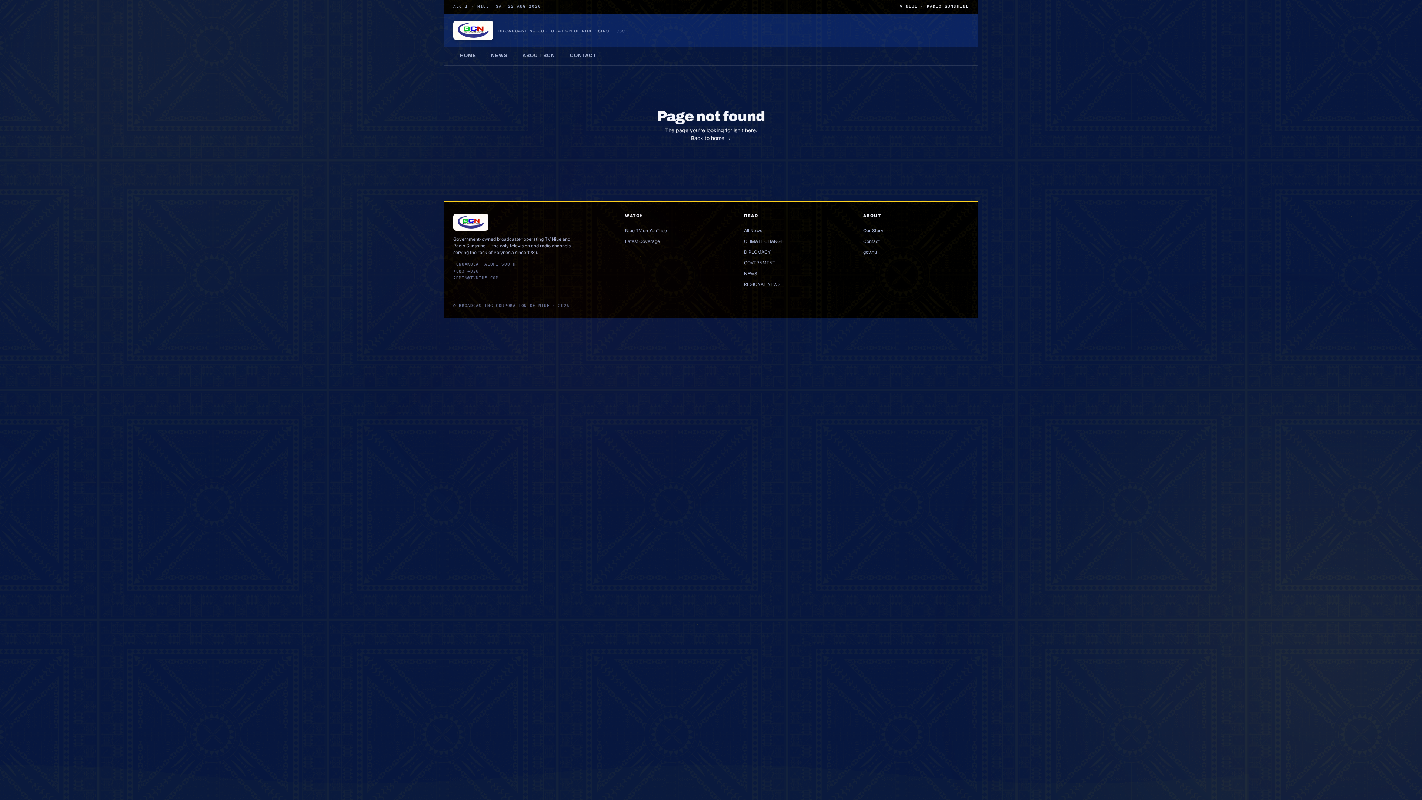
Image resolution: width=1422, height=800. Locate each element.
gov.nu (870, 252)
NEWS (750, 273)
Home (468, 55)
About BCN (539, 55)
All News (753, 230)
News (499, 55)
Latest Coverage (642, 241)
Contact (583, 55)
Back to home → (711, 138)
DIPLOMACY (757, 252)
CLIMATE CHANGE (763, 241)
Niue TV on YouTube (646, 230)
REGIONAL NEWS (762, 284)
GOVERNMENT (759, 263)
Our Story (873, 230)
